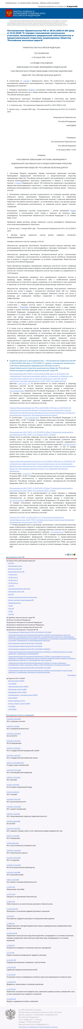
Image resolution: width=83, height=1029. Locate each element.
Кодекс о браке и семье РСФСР (19, 703)
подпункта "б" (24, 383)
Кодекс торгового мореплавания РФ (21, 600)
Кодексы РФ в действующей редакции (21, 561)
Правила (31, 90)
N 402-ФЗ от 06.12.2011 (13, 799)
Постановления (69, 444)
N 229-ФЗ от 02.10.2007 (14, 865)
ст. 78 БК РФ (10, 923)
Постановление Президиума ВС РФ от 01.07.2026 (25, 643)
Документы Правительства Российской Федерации (26, 625)
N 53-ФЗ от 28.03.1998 (13, 872)
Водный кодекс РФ (15, 569)
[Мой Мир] (74, 554)
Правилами (24, 307)
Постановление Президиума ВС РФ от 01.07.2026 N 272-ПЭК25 (29, 632)
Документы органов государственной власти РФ (25, 627)
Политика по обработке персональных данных (38, 1027)
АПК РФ (11, 563)
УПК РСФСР (12, 709)
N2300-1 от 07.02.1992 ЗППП (15, 763)
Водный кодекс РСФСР (16, 681)
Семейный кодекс (14, 603)
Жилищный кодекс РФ (16, 591)
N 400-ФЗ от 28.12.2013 (14, 719)
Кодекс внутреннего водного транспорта (22, 597)
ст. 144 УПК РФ (11, 960)
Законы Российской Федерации (19, 620)
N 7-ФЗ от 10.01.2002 (13, 785)
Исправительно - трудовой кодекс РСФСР (22, 695)
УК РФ (10, 611)
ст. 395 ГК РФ (11, 901)
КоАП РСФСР (12, 698)
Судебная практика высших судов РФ (21, 617)
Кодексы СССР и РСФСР (16, 678)
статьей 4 (27, 81)
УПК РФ (11, 614)
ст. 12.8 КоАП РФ (12, 933)
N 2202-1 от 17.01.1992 (13, 836)
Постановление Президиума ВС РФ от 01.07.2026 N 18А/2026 (29, 649)
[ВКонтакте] (68, 554)
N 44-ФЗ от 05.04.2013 (13, 858)
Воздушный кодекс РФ (16, 571)
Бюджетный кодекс (15, 566)
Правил (73, 211)
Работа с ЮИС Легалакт (49, 3)
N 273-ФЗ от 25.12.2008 (14, 770)
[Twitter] (70, 554)
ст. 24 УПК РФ (11, 974)
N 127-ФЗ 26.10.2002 (13, 843)
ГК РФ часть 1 (13, 574)
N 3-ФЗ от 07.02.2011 (13, 792)
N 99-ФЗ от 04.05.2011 (13, 814)
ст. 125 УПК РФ (11, 967)
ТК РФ (10, 606)
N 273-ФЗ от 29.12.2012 (13, 741)
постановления (57, 532)
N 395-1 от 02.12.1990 (13, 879)
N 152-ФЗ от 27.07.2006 (14, 850)
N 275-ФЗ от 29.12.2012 (13, 755)
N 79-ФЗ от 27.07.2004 (13, 748)
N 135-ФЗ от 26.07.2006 (14, 806)
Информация (11, 3)
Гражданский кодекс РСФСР (18, 686)
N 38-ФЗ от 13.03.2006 (13, 777)
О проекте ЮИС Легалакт (28, 3)
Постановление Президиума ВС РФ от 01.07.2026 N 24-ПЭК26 (29, 667)
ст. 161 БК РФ (10, 945)
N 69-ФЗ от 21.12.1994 (13, 726)
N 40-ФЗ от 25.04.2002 (14, 733)
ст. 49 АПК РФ (11, 989)
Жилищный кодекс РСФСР (17, 689)
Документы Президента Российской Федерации (25, 622)
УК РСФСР (11, 706)
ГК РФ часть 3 (13, 580)
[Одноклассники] (72, 554)
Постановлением (31, 418)
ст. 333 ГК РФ (11, 887)
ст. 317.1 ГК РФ (11, 894)
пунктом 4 (27, 474)
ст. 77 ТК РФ (10, 953)
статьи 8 (18, 183)
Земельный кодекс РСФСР (17, 692)
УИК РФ (11, 608)
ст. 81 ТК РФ (10, 916)
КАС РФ (11, 594)
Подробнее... (71, 675)
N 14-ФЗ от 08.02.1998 (13, 821)
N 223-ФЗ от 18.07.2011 (13, 828)
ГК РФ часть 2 (13, 577)
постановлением (17, 391)
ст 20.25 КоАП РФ (12, 909)
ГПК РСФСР (12, 683)
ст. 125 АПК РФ (11, 999)
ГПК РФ (11, 586)
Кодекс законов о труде (16, 701)
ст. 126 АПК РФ (11, 982)
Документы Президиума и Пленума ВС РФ (23, 630)
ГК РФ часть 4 (13, 583)
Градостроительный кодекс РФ (19, 589)
